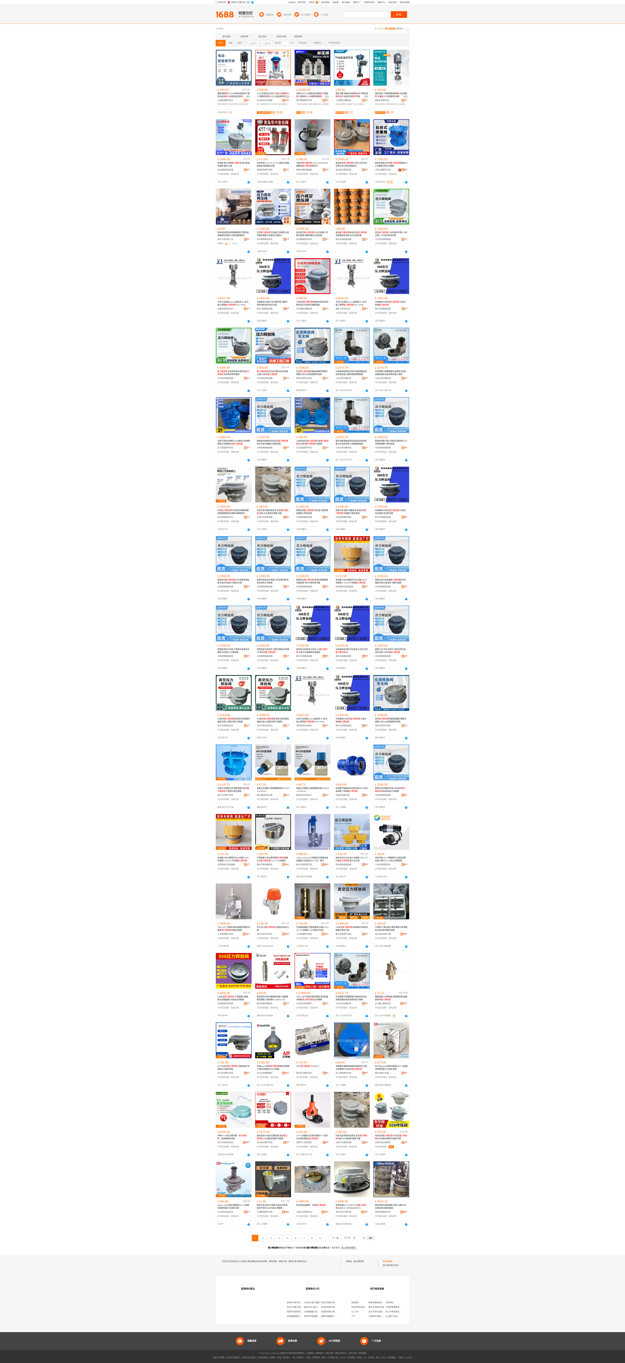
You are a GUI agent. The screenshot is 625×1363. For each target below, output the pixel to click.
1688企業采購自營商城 (345, 378)
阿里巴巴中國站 (249, 1357)
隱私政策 (329, 1353)
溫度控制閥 (282, 104)
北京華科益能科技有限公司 (226, 1212)
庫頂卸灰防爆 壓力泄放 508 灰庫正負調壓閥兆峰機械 (311, 650)
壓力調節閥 (262, 104)
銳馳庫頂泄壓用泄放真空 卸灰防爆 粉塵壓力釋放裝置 (272, 442)
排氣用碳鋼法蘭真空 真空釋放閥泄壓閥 (233, 373)
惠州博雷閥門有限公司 (305, 100)
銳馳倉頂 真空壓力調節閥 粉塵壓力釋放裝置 (312, 511)
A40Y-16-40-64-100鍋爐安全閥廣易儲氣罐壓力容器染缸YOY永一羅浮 (312, 859)
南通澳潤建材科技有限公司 (384, 1212)
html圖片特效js (392, 1316)
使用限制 (389, 1302)
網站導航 (363, 1353)
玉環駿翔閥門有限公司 (266, 1212)
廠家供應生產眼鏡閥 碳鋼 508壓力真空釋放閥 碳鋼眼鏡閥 (390, 1206)
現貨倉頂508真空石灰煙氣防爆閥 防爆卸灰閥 (391, 1137)
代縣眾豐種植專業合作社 (396, 1307)
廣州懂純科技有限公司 (266, 795)
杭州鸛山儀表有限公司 (384, 1003)
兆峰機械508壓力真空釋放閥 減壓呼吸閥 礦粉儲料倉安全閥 (272, 303)
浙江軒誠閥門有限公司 (226, 1073)
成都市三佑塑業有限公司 (305, 1142)
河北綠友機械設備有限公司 (384, 239)
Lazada (408, 1357)
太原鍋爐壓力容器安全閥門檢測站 (318, 1312)
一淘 (293, 1357)
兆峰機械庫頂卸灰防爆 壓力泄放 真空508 (352, 650)
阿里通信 (351, 1357)
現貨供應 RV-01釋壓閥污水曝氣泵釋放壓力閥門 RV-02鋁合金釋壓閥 (390, 859)
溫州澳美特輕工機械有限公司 (384, 934)
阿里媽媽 (316, 1357)
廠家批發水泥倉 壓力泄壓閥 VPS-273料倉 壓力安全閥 (351, 859)
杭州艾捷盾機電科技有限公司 (266, 1073)
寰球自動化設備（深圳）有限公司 (384, 1073)
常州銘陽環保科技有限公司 (266, 239)
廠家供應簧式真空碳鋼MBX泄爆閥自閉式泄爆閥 (391, 164)
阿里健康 (391, 1357)
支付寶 (371, 1357)
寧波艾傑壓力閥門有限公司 (298, 1307)
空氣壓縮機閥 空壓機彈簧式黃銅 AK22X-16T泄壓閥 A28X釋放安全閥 (312, 928)
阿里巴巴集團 (218, 1357)
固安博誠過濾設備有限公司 (345, 864)
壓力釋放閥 (359, 1261)
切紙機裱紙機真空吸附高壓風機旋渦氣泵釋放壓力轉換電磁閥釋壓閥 (351, 373)
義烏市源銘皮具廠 (376, 1307)
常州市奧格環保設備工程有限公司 (226, 1142)
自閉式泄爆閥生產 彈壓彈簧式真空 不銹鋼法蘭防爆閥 (233, 789)
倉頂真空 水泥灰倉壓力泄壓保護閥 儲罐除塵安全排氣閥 (312, 234)
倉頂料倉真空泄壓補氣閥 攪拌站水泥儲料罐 (351, 234)
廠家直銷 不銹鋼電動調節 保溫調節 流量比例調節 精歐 (391, 95)
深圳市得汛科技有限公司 (266, 934)
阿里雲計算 (332, 1357)
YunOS (342, 1357)
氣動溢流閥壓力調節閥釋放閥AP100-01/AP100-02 (273, 789)
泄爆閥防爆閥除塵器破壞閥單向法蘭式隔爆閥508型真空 (351, 1067)
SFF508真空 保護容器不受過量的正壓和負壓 (233, 1067)
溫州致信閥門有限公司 (266, 1142)
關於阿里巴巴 (341, 1353)
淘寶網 (272, 1357)
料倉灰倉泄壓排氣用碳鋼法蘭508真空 (272, 373)
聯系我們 (353, 1353)
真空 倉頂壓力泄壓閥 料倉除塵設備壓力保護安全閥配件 (273, 234)
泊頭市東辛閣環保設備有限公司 (384, 1142)
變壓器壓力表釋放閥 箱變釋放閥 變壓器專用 (391, 998)
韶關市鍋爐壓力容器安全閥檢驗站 (335, 1316)
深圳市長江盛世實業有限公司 (345, 1212)
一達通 (400, 1357)
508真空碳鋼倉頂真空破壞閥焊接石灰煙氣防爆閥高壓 (312, 303)
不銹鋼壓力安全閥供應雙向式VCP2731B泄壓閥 (272, 859)
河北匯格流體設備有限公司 (305, 309)
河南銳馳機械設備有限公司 (266, 448)
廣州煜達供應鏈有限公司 (266, 1003)
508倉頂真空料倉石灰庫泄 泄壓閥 (312, 442)
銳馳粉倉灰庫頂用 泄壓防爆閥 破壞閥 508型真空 (273, 650)
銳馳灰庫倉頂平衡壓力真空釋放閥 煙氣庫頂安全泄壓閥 (273, 581)
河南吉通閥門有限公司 (384, 170)
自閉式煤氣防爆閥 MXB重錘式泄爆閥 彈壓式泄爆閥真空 (233, 442)
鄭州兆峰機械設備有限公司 (266, 309)
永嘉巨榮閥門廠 (342, 795)
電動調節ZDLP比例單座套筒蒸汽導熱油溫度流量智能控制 (233, 95)
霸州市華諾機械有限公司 (266, 864)
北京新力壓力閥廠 (311, 1302)
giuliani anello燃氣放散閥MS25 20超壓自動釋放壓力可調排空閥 (233, 1206)
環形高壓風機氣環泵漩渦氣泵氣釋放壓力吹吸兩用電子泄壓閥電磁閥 (351, 442)
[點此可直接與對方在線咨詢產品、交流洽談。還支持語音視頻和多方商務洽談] (248, 182)
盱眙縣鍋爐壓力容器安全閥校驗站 (301, 1316)
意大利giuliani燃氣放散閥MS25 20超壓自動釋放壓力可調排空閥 (391, 1067)
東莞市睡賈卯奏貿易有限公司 (305, 378)
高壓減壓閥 (313, 104)
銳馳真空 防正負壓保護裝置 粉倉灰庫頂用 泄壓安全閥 (233, 581)
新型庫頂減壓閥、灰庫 (311, 1205)
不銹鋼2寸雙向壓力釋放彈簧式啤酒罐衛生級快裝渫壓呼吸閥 (391, 928)
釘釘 (384, 1357)
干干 (353, 1316)
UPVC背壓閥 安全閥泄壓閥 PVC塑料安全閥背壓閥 (312, 1137)
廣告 (248, 97)
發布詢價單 (388, 1261)
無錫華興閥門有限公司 (266, 170)
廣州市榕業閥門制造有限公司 (305, 864)
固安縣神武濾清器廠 (344, 587)
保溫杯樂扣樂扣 (358, 1307)
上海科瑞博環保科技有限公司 (384, 864)
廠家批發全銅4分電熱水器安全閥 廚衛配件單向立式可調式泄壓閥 (272, 1206)
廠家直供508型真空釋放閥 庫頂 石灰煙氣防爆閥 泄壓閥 (272, 1137)
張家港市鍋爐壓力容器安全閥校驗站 (319, 1316)
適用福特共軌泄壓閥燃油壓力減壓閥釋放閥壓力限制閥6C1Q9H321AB (272, 998)
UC (364, 1357)
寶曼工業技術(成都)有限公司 (345, 309)
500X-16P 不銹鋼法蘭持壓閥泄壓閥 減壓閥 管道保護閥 (233, 928)
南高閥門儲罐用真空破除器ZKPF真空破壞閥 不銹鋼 (352, 789)
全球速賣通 (262, 1357)
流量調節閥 (243, 104)
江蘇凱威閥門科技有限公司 (226, 100)
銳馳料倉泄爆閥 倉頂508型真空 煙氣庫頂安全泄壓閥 (390, 789)
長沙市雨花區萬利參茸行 (379, 1312)
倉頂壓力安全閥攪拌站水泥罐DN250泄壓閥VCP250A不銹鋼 (351, 581)
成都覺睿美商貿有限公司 (226, 309)
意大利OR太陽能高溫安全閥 (273, 928)
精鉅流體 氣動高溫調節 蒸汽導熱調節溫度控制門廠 (352, 95)
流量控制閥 (232, 104)
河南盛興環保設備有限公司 (226, 1003)
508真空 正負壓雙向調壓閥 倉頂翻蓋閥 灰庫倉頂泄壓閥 (232, 998)
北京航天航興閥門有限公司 (305, 1003)
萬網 (359, 1357)
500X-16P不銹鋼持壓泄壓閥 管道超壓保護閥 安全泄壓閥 (312, 998)
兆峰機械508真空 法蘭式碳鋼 (390, 303)
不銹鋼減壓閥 (302, 104)
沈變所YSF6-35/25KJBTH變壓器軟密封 (312, 164)
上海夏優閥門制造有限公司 (305, 934)
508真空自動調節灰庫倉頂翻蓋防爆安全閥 (352, 928)
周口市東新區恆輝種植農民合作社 (400, 1312)
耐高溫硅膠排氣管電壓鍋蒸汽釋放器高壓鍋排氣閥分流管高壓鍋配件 (233, 234)
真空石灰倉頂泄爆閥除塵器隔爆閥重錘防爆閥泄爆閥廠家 (233, 511)
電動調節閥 (222, 104)
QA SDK (355, 1312)
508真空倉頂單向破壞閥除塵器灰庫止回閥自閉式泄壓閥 (233, 720)
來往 (378, 1357)
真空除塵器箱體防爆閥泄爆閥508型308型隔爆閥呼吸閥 (311, 373)
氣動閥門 (350, 104)
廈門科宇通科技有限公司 (305, 1073)
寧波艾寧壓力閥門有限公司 (332, 1302)
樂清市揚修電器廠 (304, 170)
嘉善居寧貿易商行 (304, 795)
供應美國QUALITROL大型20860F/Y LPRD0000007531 (351, 1206)
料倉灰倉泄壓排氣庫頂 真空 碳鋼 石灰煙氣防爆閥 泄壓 (273, 511)
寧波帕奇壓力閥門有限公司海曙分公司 (337, 1312)
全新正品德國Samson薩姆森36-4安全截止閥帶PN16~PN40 (233, 303)
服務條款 (320, 1353)
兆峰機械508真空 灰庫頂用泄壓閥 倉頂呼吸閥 (390, 511)
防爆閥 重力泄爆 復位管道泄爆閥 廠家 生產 (233, 164)
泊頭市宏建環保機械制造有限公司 (266, 517)
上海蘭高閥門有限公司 (226, 934)
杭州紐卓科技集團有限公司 (266, 100)
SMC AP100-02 (307, 1066)
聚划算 (286, 1357)
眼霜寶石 (355, 1302)
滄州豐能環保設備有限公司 (226, 170)
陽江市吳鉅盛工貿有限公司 (226, 239)
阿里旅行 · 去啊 (303, 1357)
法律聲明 (310, 1353)
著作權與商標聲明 (296, 1353)
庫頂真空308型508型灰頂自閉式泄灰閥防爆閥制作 (351, 164)
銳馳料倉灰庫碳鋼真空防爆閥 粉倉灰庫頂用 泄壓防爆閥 (390, 581)
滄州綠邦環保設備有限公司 (345, 170)
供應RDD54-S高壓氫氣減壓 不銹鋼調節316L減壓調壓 (312, 95)
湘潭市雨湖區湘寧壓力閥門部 (299, 1312)
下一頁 (335, 1238)
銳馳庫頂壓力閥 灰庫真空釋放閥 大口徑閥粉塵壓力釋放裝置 (391, 442)
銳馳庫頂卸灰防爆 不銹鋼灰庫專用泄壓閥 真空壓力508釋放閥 (233, 650)
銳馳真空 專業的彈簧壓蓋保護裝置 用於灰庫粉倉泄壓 (312, 581)
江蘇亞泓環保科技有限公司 (305, 1212)
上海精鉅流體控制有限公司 (345, 100)
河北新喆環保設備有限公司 (266, 378)
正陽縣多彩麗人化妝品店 (379, 1316)
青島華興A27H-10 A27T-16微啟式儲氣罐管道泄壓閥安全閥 (273, 164)
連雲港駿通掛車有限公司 (379, 1302)
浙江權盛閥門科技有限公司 (226, 448)
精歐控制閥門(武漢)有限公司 (384, 100)
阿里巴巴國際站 (233, 1357)
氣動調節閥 (340, 104)
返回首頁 (336, 1248)
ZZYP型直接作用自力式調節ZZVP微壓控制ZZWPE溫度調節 (273, 95)
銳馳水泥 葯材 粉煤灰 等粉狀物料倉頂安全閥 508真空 (390, 650)
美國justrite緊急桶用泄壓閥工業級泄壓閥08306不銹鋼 (273, 1067)
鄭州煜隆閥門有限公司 (345, 934)
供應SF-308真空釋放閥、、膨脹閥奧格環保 (232, 1137)
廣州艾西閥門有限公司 (226, 795)
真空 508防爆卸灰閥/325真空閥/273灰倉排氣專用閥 (391, 234)
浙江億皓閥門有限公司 (345, 1073)
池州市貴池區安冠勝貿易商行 (266, 726)
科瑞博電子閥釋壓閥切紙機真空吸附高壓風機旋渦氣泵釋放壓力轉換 (390, 373)
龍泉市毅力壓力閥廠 (312, 1307)
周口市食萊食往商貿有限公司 (226, 726)
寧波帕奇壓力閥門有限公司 (332, 1307)
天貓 (279, 1357)
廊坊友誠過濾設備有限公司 (345, 239)
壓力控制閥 (272, 104)
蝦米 (324, 1357)
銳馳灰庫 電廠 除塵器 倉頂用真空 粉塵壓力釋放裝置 (351, 511)
